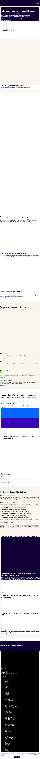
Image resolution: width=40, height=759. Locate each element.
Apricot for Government (9, 688)
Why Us (6, 736)
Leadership (7, 741)
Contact (6, 745)
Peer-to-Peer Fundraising (9, 700)
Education (6, 720)
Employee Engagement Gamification (11, 707)
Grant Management (8, 713)
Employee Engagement (9, 705)
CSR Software (7, 704)
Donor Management (8, 699)
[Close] (38, 753)
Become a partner (3, 671)
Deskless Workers (8, 708)
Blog (6, 730)
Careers (6, 742)
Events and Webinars (8, 731)
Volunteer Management (9, 712)
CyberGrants (7, 686)
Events (6, 701)
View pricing (11, 19)
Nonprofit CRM (7, 711)
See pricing (3, 222)
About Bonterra (5, 735)
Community (7, 749)
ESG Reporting (7, 710)
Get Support (7, 750)
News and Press (7, 743)
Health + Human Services (9, 719)
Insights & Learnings (8, 729)
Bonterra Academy (8, 733)
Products (4, 676)
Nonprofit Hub (8, 683)
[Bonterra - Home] (5, 6)
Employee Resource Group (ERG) (11, 706)
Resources (4, 726)
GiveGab (6, 682)
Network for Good (8, 678)
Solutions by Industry (6, 718)
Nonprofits (7, 692)
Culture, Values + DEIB (9, 737)
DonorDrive (7, 680)
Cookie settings (10, 757)
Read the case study (5, 475)
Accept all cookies (17, 757)
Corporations (7, 694)
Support (4, 748)
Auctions (6, 702)
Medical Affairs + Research (9, 724)
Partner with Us (7, 744)
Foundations (7, 693)
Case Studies (7, 732)
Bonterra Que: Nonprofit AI (9, 717)
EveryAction (7, 677)
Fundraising (7, 698)
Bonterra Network (8, 739)
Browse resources (5, 634)
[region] (20, 755)
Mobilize (6, 681)
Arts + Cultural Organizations (10, 725)
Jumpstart (6, 689)
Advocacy (6, 714)
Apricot (6, 687)
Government (7, 695)
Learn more (3, 259)
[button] (1, 372)
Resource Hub (7, 727)
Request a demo (4, 19)
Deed (6, 685)
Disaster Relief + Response (9, 723)
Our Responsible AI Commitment (10, 738)
